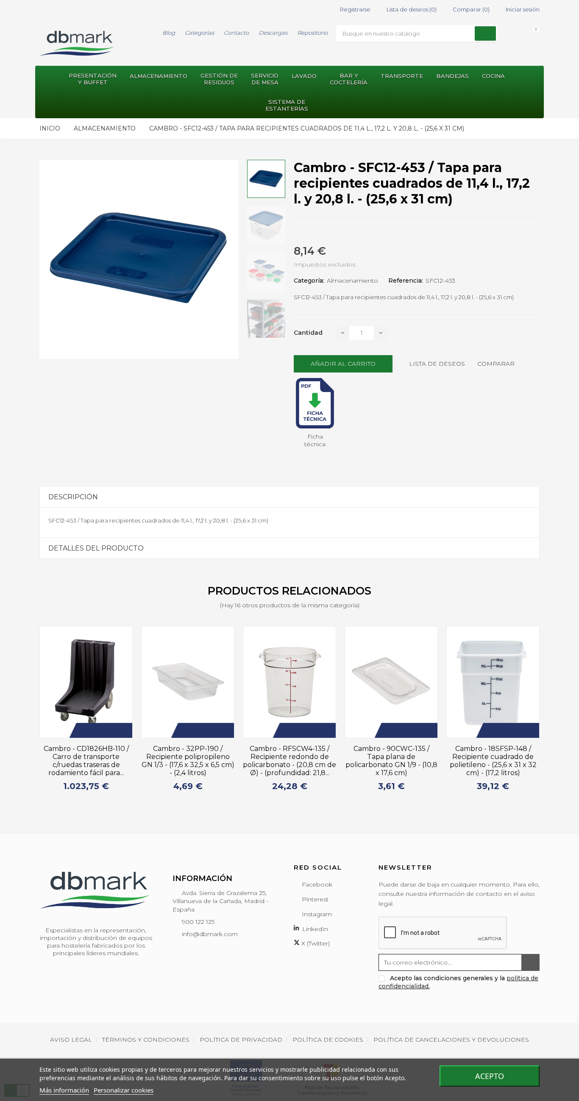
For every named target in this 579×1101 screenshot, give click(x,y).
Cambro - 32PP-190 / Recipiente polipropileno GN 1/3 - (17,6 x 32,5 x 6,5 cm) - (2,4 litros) (188, 761)
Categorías (199, 32)
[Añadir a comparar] (109, 730)
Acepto (489, 1076)
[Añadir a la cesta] (83, 730)
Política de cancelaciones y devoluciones (451, 1039)
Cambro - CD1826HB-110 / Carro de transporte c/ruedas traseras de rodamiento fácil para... (86, 761)
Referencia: (405, 280)
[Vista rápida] (121, 730)
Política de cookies (327, 1039)
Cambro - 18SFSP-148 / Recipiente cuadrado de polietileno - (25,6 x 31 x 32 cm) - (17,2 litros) (493, 761)
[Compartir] (296, 232)
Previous (34, 712)
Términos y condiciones (145, 1039)
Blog (168, 32)
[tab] (289, 497)
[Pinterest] (326, 232)
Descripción (73, 497)
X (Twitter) (315, 943)
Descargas (273, 32)
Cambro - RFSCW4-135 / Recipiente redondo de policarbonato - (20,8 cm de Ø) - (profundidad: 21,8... (289, 761)
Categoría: (309, 280)
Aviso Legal (71, 1039)
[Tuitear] (311, 232)
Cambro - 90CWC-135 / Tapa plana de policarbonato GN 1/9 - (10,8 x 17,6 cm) (391, 761)
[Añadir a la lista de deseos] (96, 730)
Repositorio (312, 32)
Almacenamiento (352, 280)
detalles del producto (96, 548)
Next (544, 712)
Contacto (236, 32)
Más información (64, 1090)
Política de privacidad (241, 1039)
